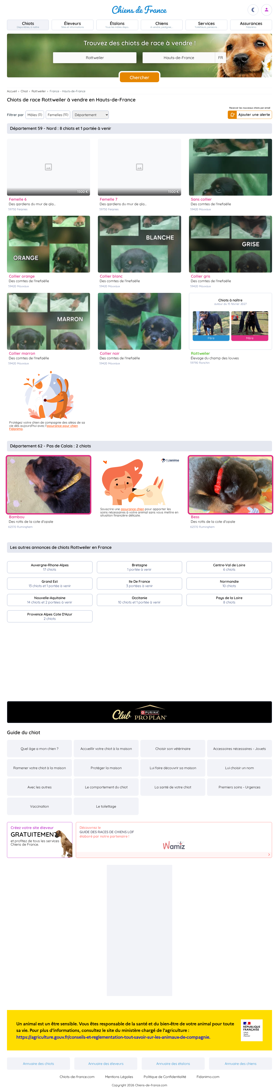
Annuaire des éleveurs (106, 1063)
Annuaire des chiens (241, 1063)
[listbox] (220, 57)
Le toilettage (106, 806)
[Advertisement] (139, 663)
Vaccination (39, 806)
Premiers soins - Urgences (239, 787)
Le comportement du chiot (106, 787)
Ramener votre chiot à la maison (39, 768)
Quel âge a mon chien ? (39, 748)
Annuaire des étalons (173, 1063)
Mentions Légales (119, 1076)
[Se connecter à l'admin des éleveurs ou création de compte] (266, 10)
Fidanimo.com (208, 1076)
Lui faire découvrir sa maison (173, 768)
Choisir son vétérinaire (173, 748)
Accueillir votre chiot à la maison (106, 748)
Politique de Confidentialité (165, 1076)
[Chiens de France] (139, 10)
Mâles (34, 115)
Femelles (58, 115)
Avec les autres (39, 787)
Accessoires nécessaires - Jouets (239, 748)
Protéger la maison (106, 768)
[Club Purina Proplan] (139, 712)
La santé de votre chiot (173, 787)
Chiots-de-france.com (77, 1076)
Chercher (139, 77)
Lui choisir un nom (239, 768)
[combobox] (94, 57)
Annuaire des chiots (38, 1063)
